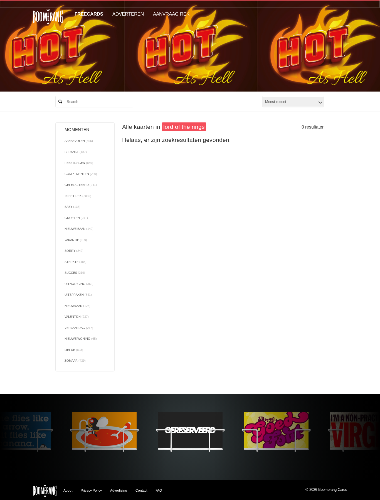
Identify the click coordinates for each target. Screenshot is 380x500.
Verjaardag (79, 327)
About (67, 490)
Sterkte (76, 261)
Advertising (118, 490)
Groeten (76, 218)
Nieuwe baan (79, 228)
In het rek (78, 196)
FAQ (159, 490)
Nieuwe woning (81, 338)
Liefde (74, 349)
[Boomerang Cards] (48, 20)
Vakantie (76, 240)
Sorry (74, 250)
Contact (141, 490)
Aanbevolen (79, 140)
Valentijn (77, 316)
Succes (75, 272)
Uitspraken (78, 294)
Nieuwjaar (77, 305)
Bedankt (76, 152)
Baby (72, 206)
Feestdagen (79, 162)
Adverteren (128, 14)
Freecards (89, 14)
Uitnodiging (79, 283)
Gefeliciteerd (81, 184)
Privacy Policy (91, 490)
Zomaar (75, 360)
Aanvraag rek (171, 14)
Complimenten (81, 174)
